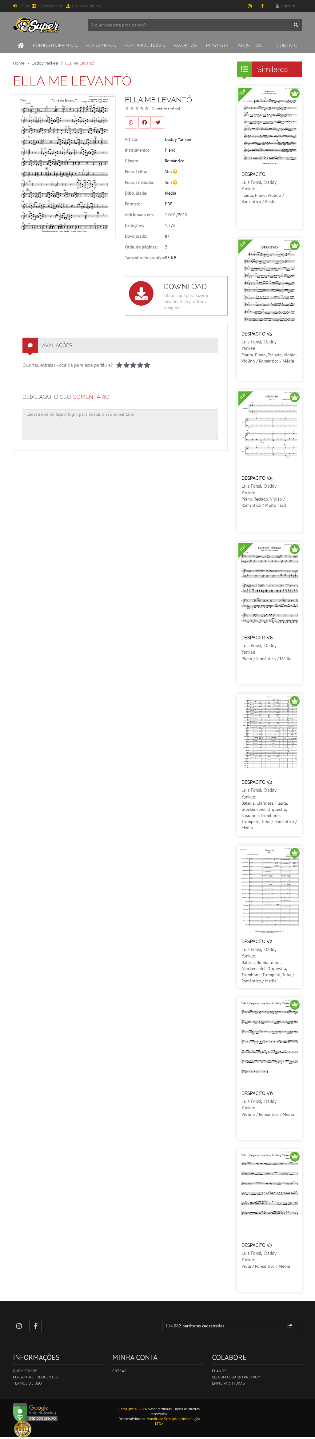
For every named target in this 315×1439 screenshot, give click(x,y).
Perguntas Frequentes (35, 1377)
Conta (286, 6)
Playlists (217, 45)
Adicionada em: (139, 214)
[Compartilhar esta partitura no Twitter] (158, 122)
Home (19, 63)
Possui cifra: (136, 171)
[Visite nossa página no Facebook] (262, 6)
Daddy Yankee (45, 63)
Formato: (133, 204)
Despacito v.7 (257, 1245)
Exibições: (134, 225)
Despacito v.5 (257, 478)
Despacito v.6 (257, 1093)
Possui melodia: (139, 182)
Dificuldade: (136, 193)
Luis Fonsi (251, 182)
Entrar (24, 6)
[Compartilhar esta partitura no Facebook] (144, 122)
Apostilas (250, 45)
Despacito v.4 (257, 782)
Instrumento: (137, 150)
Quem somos (25, 1371)
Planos (219, 1371)
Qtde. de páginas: (141, 247)
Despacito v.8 (257, 637)
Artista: (131, 139)
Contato (287, 45)
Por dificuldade (144, 45)
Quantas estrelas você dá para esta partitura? (67, 365)
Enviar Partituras (86, 6)
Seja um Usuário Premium (236, 1377)
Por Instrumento (54, 45)
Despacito (253, 174)
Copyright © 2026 (132, 1408)
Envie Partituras (228, 1383)
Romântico (175, 161)
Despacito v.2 (256, 941)
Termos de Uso (27, 1383)
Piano (170, 150)
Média (170, 193)
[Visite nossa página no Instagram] (250, 6)
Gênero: (132, 161)
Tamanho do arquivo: (145, 257)
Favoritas (185, 45)
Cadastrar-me (50, 6)
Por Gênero (100, 45)
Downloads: (136, 236)
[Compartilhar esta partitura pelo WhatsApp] (131, 122)
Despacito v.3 (256, 333)
